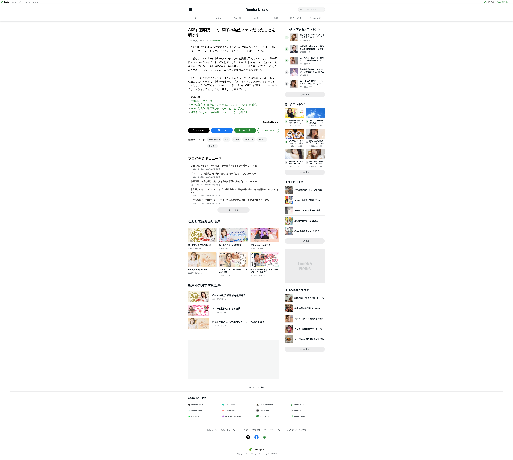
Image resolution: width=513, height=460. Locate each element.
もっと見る (233, 210)
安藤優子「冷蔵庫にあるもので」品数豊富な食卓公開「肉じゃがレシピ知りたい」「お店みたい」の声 (312, 73)
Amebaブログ (299, 404)
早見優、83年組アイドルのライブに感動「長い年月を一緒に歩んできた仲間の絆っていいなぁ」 (234, 191)
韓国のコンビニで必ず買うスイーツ (309, 298)
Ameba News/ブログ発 (218, 40)
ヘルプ (245, 429)
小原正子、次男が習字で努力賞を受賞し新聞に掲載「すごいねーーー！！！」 (228, 181)
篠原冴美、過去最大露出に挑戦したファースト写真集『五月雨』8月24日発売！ (296, 164)
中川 (226, 139)
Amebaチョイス (197, 404)
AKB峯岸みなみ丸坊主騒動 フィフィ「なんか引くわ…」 (221, 112)
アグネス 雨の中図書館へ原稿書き (308, 318)
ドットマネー (230, 404)
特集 (256, 18)
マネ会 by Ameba (266, 404)
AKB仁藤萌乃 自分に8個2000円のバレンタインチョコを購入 (224, 104)
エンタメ (217, 18)
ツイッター (248, 139)
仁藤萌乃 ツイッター (203, 100)
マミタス (262, 139)
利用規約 (256, 429)
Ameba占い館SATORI (233, 416)
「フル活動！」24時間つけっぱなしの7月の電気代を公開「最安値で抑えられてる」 (231, 200)
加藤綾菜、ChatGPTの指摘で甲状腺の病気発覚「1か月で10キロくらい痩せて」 (312, 49)
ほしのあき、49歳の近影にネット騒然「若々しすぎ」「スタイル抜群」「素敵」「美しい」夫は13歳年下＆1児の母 (312, 38)
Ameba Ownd (196, 410)
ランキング (315, 18)
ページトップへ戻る (256, 387)
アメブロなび (264, 416)
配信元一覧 (212, 429)
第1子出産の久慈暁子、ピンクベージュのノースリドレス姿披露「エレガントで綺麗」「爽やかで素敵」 (312, 85)
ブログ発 (237, 18)
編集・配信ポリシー (229, 429)
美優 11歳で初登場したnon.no (307, 308)
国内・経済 (295, 18)
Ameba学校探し (300, 416)
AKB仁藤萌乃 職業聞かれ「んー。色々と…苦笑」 (218, 108)
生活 (276, 18)
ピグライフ (195, 416)
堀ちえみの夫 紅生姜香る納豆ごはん (309, 339)
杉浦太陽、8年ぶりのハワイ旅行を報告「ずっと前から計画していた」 (224, 165)
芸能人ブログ (490, 2)
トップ (198, 18)
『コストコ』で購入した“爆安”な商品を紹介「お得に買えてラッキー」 (225, 173)
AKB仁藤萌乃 (214, 139)
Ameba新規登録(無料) (503, 2)
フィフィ (212, 146)
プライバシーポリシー (273, 429)
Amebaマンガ (299, 410)
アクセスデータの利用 (296, 429)
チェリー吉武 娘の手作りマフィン (308, 329)
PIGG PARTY (264, 410)
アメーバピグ (230, 410)
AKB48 (236, 139)
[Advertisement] (212, 359)
